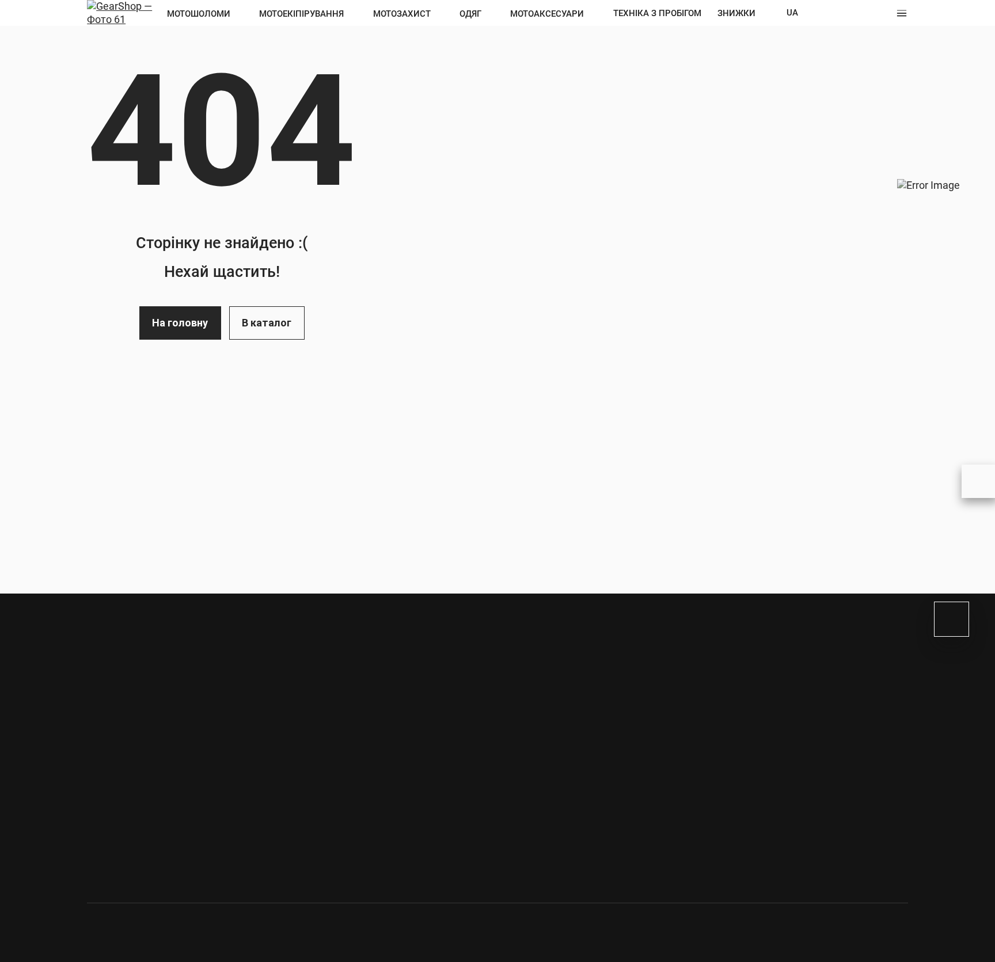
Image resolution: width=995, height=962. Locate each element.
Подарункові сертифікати (861, 759)
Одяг (470, 14)
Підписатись (379, 734)
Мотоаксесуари (547, 14)
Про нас (573, 668)
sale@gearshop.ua (328, 854)
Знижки (736, 13)
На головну (180, 323)
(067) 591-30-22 (155, 854)
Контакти (577, 704)
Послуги (822, 777)
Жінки (242, 697)
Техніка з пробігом (657, 13)
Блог (566, 650)
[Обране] (864, 13)
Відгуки (573, 759)
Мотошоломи (198, 14)
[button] (901, 13)
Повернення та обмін (603, 722)
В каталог (266, 323)
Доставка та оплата (601, 686)
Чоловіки (177, 697)
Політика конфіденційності (617, 776)
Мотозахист (402, 14)
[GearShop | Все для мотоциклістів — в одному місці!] (123, 12)
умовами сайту (247, 778)
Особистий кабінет (845, 13)
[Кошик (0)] (882, 13)
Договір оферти (592, 740)
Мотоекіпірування (301, 14)
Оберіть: (107, 697)
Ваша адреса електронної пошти (166, 723)
